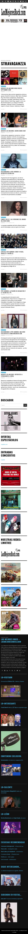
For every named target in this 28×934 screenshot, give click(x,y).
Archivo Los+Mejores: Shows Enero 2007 (13, 131)
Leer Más (2, 109)
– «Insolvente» (12, 851)
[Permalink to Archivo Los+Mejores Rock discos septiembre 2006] (14, 77)
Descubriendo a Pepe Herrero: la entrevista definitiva (11, 172)
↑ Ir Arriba (14, 932)
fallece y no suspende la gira (14, 707)
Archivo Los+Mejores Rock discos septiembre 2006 (11, 89)
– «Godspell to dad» (9, 849)
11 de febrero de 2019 (9, 294)
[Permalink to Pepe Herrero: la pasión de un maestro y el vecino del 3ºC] (14, 280)
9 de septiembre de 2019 (9, 222)
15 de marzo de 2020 (9, 132)
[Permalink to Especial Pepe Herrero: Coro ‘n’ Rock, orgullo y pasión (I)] (14, 241)
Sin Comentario (24, 109)
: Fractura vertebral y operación (12, 898)
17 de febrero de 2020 (9, 175)
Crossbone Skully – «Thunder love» (10, 854)
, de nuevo (20, 818)
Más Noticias (3, 86)
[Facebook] (5, 1)
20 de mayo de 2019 (8, 255)
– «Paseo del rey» (12, 846)
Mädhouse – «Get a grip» (7, 857)
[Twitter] (20, 1)
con (7, 818)
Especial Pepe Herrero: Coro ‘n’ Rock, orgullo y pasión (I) (12, 252)
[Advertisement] (14, 42)
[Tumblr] (18, 1)
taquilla (3, 460)
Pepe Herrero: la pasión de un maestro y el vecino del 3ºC (13, 292)
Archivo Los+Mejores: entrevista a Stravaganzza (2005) (11, 375)
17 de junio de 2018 (8, 377)
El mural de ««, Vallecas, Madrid (12, 681)
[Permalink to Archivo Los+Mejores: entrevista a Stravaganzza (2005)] (14, 363)
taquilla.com (4, 444)
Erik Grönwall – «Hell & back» (8, 859)
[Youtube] (23, 1)
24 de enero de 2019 (9, 335)
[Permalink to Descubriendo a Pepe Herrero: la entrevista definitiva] (14, 161)
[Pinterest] (13, 1)
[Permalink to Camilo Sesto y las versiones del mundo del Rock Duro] (14, 208)
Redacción (3, 91)
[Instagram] (8, 1)
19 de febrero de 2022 (9, 91)
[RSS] (15, 1)
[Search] (2, 1)
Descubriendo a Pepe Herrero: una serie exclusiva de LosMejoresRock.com (13, 333)
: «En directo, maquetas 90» (12, 760)
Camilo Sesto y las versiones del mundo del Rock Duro (13, 220)
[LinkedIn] (10, 1)
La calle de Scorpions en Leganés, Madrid (12, 870)
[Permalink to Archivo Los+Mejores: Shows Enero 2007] (14, 120)
